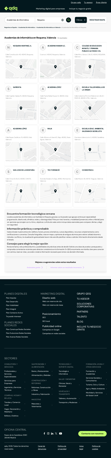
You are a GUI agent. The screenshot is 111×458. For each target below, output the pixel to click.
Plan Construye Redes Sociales (18, 329)
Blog (80, 321)
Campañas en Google (50, 330)
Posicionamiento (51, 314)
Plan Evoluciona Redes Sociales (18, 333)
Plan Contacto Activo (14, 313)
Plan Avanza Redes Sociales (17, 337)
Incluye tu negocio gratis (80, 8)
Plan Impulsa (11, 298)
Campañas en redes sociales (53, 333)
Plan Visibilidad (12, 305)
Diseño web (48, 298)
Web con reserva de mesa (52, 305)
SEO (44, 317)
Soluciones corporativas (85, 305)
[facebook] (44, 434)
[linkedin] (52, 434)
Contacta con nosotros (92, 433)
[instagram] (48, 434)
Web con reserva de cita (52, 301)
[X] (56, 434)
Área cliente (101, 2)
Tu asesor (88, 2)
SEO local (46, 321)
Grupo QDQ (84, 293)
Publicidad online (51, 326)
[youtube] (60, 434)
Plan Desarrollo (12, 301)
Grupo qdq (76, 2)
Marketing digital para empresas (50, 8)
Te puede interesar (13, 316)
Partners (82, 311)
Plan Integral (11, 309)
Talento (82, 316)
